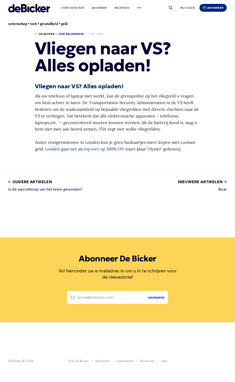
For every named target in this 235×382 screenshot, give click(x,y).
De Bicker (46, 34)
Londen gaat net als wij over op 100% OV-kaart (90, 149)
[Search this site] (170, 7)
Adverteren (125, 361)
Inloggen (187, 7)
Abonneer (99, 7)
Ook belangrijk (71, 34)
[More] (139, 7)
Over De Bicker (72, 7)
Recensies (122, 7)
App (164, 361)
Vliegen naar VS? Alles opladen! (79, 86)
